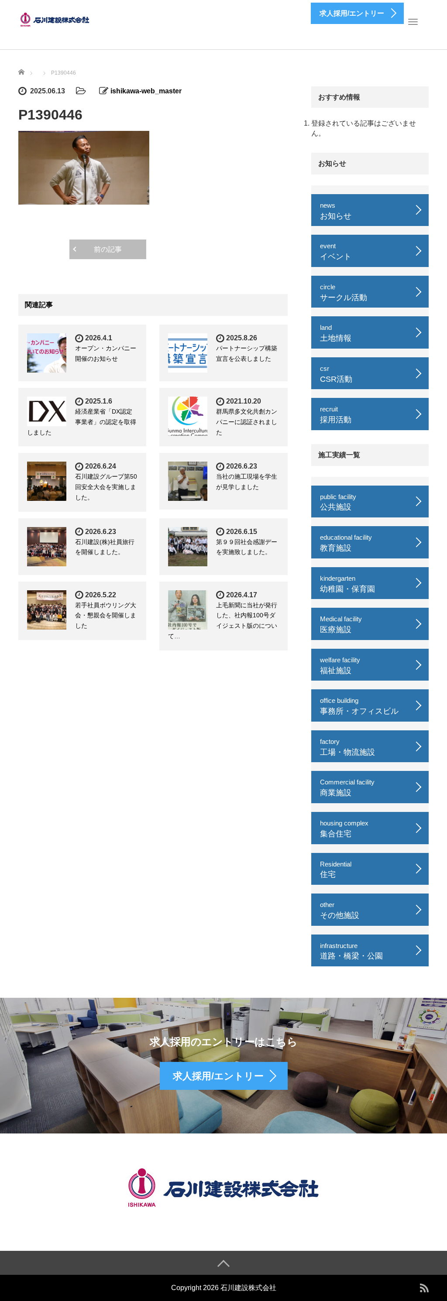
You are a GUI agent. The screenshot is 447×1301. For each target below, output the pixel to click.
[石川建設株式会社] (55, 19)
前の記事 (108, 249)
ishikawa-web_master (146, 91)
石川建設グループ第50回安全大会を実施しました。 (106, 487)
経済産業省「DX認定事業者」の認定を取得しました (81, 422)
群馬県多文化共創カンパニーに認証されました (246, 422)
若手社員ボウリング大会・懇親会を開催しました (105, 616)
